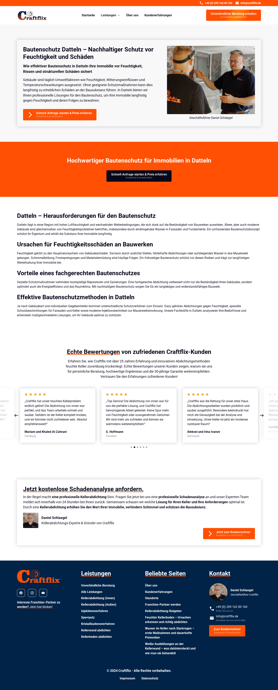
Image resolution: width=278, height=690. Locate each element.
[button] (110, 15)
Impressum (127, 678)
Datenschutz (149, 678)
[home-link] (32, 15)
